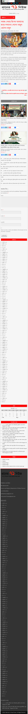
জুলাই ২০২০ (4, 352)
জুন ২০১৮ (4, 394)
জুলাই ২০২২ (4, 311)
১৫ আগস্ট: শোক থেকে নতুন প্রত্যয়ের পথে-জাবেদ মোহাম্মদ (13, 170)
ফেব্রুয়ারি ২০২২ (5, 320)
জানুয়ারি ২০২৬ (4, 254)
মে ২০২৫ (3, 266)
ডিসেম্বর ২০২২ (5, 303)
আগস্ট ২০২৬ (4, 242)
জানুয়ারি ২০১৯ (4, 383)
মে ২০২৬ (3, 247)
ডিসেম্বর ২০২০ (5, 344)
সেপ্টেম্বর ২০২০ (5, 349)
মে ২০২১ (3, 335)
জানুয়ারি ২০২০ (4, 362)
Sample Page (5, 462)
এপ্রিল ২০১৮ (4, 398)
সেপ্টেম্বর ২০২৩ (5, 289)
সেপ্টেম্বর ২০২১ (5, 328)
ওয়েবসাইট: (3, 222)
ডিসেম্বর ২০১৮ (4, 384)
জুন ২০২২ (4, 313)
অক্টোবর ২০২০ (4, 347)
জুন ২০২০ (4, 354)
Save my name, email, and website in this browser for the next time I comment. (14, 230)
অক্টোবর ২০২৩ (4, 288)
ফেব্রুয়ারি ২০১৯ (5, 381)
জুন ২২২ (3, 401)
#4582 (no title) (5, 459)
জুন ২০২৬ (4, 245)
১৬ (16, 413)
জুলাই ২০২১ (4, 332)
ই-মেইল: (2, 216)
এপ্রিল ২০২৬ (4, 249)
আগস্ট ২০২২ (4, 310)
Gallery (4, 461)
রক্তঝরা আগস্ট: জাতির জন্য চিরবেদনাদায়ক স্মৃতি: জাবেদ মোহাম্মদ (14, 183)
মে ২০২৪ (3, 284)
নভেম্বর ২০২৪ (4, 274)
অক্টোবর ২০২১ (4, 327)
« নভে (3, 417)
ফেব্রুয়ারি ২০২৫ (5, 269)
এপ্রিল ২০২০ (4, 357)
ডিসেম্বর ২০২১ (4, 323)
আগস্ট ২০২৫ (4, 260)
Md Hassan (4, 31)
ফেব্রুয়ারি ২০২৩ (5, 299)
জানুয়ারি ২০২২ (4, 322)
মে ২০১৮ (3, 396)
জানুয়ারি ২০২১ (4, 342)
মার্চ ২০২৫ (4, 267)
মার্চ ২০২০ (4, 359)
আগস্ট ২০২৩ (4, 291)
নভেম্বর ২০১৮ (4, 386)
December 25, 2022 (13, 31)
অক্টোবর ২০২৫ (4, 259)
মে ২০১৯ (3, 376)
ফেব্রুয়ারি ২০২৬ (5, 252)
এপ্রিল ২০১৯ (4, 378)
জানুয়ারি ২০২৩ (4, 301)
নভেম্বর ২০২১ (4, 325)
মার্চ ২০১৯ (4, 379)
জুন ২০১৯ (4, 374)
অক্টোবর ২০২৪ (4, 276)
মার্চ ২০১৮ (4, 400)
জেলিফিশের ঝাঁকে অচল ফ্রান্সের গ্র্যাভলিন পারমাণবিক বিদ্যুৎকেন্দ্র (12, 448)
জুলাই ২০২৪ (4, 281)
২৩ (16, 415)
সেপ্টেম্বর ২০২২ (5, 308)
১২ (2, 413)
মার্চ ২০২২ (4, 318)
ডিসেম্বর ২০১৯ (4, 364)
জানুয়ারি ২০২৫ (4, 271)
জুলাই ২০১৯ (4, 372)
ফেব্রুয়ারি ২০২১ (5, 340)
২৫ (24, 415)
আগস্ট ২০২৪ (4, 279)
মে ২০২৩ (3, 296)
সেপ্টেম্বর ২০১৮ (5, 389)
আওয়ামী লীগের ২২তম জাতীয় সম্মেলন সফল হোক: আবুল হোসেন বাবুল (13, 90)
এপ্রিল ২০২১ (4, 337)
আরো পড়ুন (3, 124)
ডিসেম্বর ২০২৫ (5, 255)
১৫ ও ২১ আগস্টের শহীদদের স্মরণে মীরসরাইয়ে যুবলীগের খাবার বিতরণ (13, 424)
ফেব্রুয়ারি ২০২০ (5, 361)
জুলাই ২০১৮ (4, 393)
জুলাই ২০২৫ (4, 262)
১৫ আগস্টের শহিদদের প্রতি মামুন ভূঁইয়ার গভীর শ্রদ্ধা (12, 173)
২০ (6, 415)
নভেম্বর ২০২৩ (4, 286)
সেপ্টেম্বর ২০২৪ (5, 277)
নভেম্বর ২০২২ (4, 305)
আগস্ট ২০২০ (4, 350)
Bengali (6, 1)
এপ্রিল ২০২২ (4, 316)
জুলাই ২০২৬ (4, 243)
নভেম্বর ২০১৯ (4, 366)
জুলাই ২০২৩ (4, 293)
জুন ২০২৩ (4, 294)
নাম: (1, 209)
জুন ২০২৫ (4, 264)
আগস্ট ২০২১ (4, 330)
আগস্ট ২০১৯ (4, 371)
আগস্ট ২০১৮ (4, 391)
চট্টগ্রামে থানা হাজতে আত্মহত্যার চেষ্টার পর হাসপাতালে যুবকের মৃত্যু (13, 466)
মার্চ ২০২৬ (4, 250)
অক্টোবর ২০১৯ (4, 367)
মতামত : (2, 195)
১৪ (9, 413)
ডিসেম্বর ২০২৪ (5, 272)
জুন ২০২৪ (4, 283)
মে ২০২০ (3, 355)
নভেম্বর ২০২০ (4, 345)
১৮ (24, 413)
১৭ (20, 413)
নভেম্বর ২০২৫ (4, 257)
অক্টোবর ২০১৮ (4, 388)
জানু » (17, 417)
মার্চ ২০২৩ (4, 298)
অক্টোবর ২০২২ (4, 306)
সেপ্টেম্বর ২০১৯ (5, 369)
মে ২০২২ (3, 315)
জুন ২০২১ (4, 333)
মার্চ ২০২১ (4, 338)
